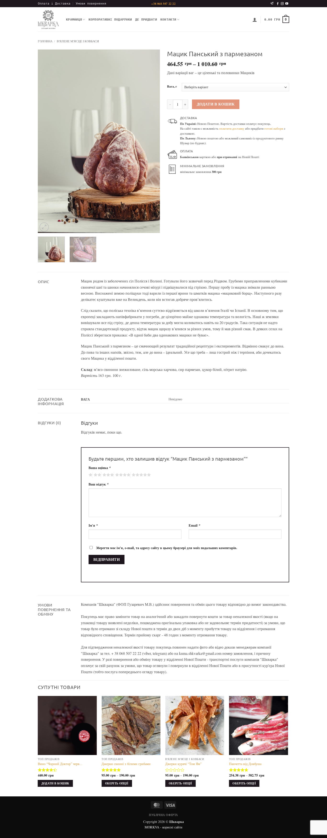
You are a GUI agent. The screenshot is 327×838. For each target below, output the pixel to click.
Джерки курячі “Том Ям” (183, 764)
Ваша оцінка (100, 467)
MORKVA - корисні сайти (163, 827)
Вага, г (172, 86)
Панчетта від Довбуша (245, 764)
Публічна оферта (163, 815)
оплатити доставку (231, 128)
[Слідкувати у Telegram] (271, 3)
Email (194, 525)
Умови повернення (91, 3)
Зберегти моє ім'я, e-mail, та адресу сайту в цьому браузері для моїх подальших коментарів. (166, 547)
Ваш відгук (99, 484)
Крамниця (74, 19)
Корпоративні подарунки (110, 19)
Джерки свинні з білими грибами (126, 764)
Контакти (168, 19)
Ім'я (93, 525)
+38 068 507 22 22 (163, 4)
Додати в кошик (216, 104)
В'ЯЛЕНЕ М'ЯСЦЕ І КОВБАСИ (78, 41)
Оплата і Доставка (54, 3)
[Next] (151, 141)
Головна (45, 41)
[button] (254, 19)
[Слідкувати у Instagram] (282, 4)
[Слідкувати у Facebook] (277, 4)
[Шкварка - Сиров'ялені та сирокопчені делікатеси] (48, 20)
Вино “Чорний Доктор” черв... (60, 764)
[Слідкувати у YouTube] (286, 4)
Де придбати (146, 19)
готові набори (273, 128)
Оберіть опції (117, 783)
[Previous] (46, 141)
